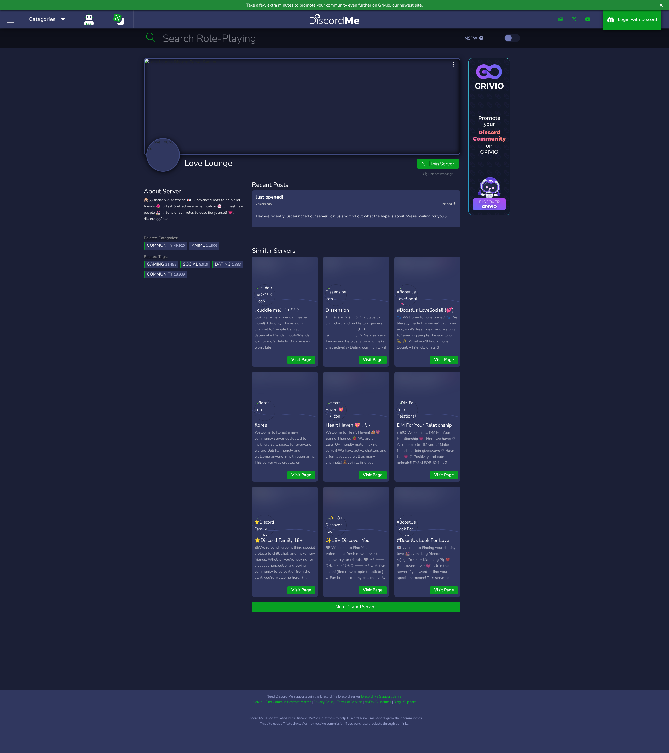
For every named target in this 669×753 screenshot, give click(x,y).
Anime (204, 245)
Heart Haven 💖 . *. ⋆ (348, 425)
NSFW (471, 38)
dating (228, 264)
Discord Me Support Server (382, 696)
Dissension (337, 310)
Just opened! (269, 197)
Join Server (442, 164)
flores (261, 425)
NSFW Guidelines (377, 702)
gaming (161, 264)
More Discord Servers (356, 607)
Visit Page (301, 360)
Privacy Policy (323, 702)
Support (409, 702)
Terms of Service (349, 702)
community (166, 274)
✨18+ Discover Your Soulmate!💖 (348, 544)
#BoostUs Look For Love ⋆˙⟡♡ (423, 544)
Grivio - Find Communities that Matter (282, 702)
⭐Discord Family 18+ (279, 540)
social (195, 264)
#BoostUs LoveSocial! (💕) (425, 310)
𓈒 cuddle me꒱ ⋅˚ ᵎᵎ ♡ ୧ (277, 310)
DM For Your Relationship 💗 (424, 429)
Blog (397, 702)
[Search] (151, 37)
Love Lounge (208, 163)
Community (166, 245)
